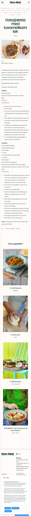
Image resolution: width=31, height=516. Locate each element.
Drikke (25, 12)
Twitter (7, 228)
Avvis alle (8, 508)
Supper (28, 8)
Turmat (6, 12)
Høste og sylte (17, 10)
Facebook (12, 228)
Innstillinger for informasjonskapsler (22, 515)
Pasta (23, 8)
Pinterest (17, 228)
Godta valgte (15, 508)
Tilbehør (9, 10)
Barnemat (12, 14)
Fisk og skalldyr (5, 8)
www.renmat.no (20, 470)
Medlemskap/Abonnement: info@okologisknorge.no (22, 467)
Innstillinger (8, 511)
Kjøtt (12, 8)
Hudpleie (19, 14)
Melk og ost (26, 10)
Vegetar (18, 8)
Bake (10, 12)
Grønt (3, 10)
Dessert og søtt (18, 12)
